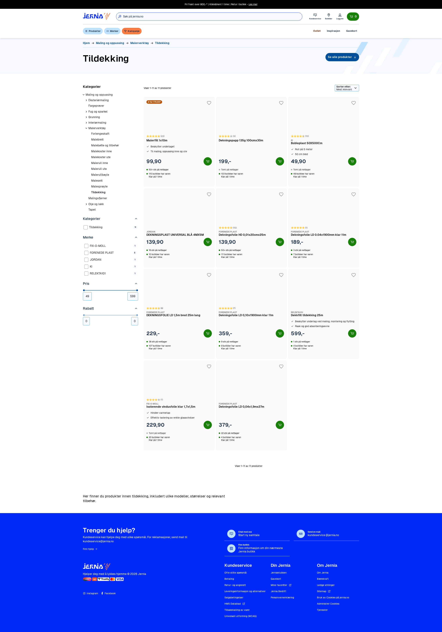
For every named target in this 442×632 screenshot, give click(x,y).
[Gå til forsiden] (96, 16)
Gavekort (351, 31)
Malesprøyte (99, 186)
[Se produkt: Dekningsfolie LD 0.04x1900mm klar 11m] (323, 227)
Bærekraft (323, 579)
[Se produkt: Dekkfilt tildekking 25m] (323, 314)
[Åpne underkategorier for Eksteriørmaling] (86, 100)
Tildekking (98, 192)
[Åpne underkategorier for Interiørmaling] (86, 122)
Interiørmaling (97, 122)
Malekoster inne (101, 151)
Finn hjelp (88, 549)
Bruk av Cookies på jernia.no (333, 597)
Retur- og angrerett (235, 585)
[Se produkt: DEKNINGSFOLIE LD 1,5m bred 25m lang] (179, 314)
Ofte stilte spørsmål (235, 572)
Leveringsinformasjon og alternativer (245, 591)
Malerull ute (99, 169)
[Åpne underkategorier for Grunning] (86, 117)
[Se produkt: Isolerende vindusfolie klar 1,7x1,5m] (179, 405)
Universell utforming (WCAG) (240, 616)
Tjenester (322, 610)
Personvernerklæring (282, 597)
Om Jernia (322, 572)
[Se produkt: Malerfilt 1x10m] (179, 142)
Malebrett (97, 139)
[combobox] (212, 17)
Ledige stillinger (326, 585)
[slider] (84, 290)
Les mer (253, 4)
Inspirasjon (333, 31)
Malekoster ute (100, 157)
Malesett (97, 180)
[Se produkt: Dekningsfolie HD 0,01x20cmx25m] (251, 227)
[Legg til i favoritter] (209, 103)
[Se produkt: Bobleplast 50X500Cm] (323, 142)
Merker (114, 31)
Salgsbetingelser (233, 597)
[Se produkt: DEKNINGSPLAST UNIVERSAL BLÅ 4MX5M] (179, 227)
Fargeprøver (96, 105)
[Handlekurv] (353, 16)
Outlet (317, 31)
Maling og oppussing (99, 94)
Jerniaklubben (279, 572)
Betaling (229, 579)
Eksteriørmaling (98, 100)
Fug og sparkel (98, 111)
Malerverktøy (97, 128)
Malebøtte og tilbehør (105, 145)
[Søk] (119, 17)
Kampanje (134, 31)
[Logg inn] (340, 16)
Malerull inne (99, 163)
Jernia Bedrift (278, 591)
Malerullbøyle (100, 174)
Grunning (94, 117)
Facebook (110, 593)
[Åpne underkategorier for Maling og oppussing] (83, 94)
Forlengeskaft (100, 133)
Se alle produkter (340, 57)
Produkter (95, 31)
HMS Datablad (232, 603)
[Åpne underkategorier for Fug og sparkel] (86, 111)
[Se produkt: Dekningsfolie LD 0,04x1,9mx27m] (251, 405)
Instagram (92, 593)
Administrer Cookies (328, 603)
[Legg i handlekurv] (208, 161)
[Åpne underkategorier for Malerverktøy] (86, 128)
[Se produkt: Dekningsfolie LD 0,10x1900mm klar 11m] (251, 314)
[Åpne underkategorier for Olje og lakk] (86, 204)
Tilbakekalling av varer (237, 610)
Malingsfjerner (97, 198)
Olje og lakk (96, 204)
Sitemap (321, 591)
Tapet (92, 209)
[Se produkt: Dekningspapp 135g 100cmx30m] (251, 142)
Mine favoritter (279, 585)
